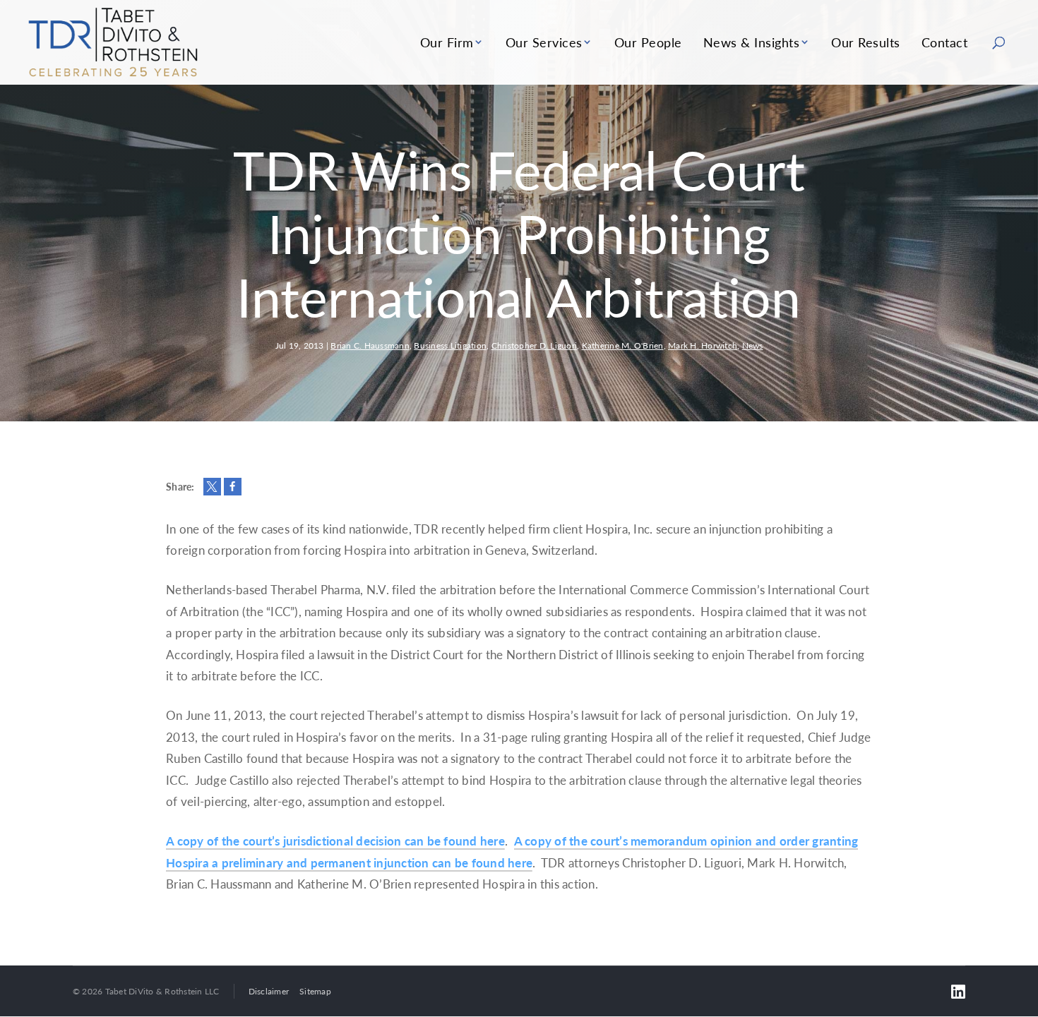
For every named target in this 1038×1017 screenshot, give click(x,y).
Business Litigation (450, 345)
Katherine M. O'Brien (623, 345)
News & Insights (751, 42)
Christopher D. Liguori (534, 345)
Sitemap (315, 991)
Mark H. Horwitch (702, 345)
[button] (212, 486)
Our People (648, 42)
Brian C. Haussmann (370, 345)
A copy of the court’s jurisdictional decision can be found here (335, 840)
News (752, 345)
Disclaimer (269, 991)
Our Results (865, 42)
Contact (944, 42)
